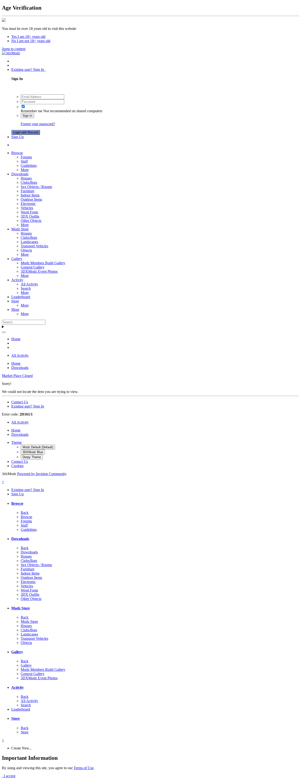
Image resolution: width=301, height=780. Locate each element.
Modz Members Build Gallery (43, 263)
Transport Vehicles (34, 246)
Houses (26, 178)
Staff (24, 161)
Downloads (19, 174)
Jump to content (13, 49)
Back (24, 513)
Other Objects (31, 221)
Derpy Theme (32, 457)
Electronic (28, 204)
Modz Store (20, 229)
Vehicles (27, 208)
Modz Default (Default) (38, 447)
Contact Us (19, 402)
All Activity (29, 284)
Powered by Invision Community (42, 474)
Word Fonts (29, 212)
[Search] (4, 332)
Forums (26, 157)
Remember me (31, 111)
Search (26, 288)
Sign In (27, 115)
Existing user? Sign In (28, 70)
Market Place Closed (17, 376)
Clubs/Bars (29, 182)
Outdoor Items (31, 199)
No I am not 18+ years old (30, 41)
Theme (16, 442)
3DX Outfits (30, 216)
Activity (17, 280)
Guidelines (29, 166)
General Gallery (32, 267)
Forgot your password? (38, 124)
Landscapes (29, 242)
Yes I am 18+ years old (28, 37)
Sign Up (17, 137)
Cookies (17, 466)
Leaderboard (20, 297)
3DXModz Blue (33, 452)
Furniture (27, 191)
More (25, 170)
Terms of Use (84, 768)
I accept (8, 776)
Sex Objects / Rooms (36, 187)
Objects (26, 250)
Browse (17, 153)
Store (15, 301)
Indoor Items (30, 195)
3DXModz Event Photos (39, 271)
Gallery (16, 259)
